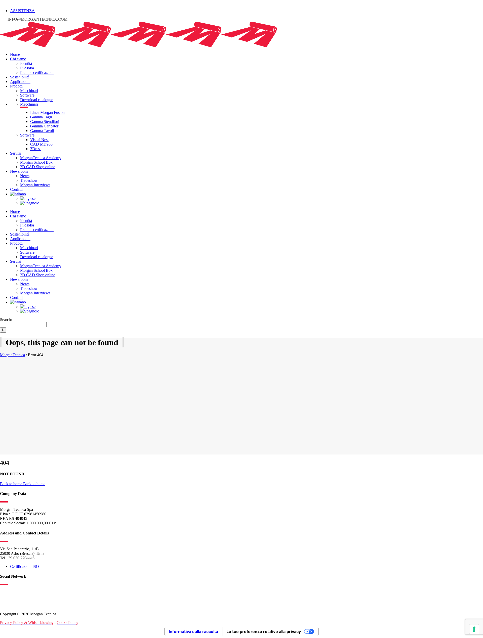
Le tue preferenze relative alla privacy (263, 631)
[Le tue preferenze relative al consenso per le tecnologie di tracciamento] (474, 629)
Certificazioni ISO (24, 566)
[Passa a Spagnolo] (29, 203)
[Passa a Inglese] (27, 198)
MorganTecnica (12, 355)
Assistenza (22, 11)
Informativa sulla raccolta (193, 631)
